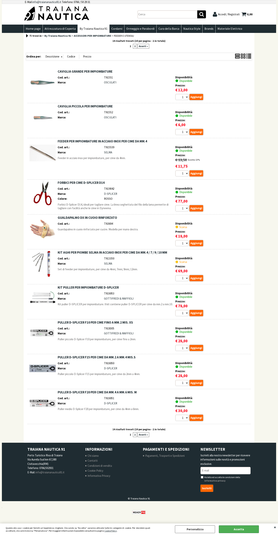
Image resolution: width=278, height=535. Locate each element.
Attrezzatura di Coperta (60, 28)
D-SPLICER (110, 194)
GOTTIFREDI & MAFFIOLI (119, 298)
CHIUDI (275, 527)
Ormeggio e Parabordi (140, 28)
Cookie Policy (110, 530)
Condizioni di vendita (100, 465)
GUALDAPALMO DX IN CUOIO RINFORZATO (87, 218)
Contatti (93, 460)
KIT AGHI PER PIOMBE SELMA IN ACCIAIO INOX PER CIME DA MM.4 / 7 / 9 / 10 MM (112, 252)
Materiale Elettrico (229, 28)
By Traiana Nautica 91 (93, 28)
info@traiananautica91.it (46, 2)
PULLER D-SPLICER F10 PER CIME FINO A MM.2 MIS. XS (95, 322)
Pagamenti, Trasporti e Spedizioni (165, 455)
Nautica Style (191, 28)
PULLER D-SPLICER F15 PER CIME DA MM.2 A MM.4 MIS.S (97, 357)
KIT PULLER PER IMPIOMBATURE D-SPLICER (88, 287)
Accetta (239, 529)
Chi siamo (93, 455)
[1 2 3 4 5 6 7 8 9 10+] (182, 97)
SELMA (108, 152)
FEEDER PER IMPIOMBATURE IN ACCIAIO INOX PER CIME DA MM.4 (102, 141)
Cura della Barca (168, 28)
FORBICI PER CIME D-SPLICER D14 (81, 183)
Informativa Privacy (99, 476)
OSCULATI (110, 82)
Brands (209, 28)
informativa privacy (214, 480)
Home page (33, 28)
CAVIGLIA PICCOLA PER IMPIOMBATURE (85, 106)
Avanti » (143, 46)
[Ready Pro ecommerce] (139, 512)
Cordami (116, 28)
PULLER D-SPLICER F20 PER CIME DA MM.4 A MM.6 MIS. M (97, 392)
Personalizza (195, 529)
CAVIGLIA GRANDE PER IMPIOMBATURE (85, 71)
